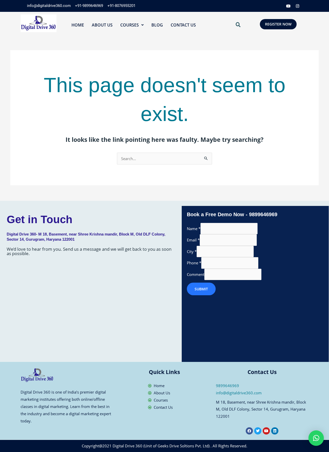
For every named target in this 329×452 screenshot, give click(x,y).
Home (77, 25)
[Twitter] (270, 6)
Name (193, 228)
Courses (129, 25)
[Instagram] (297, 6)
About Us (102, 25)
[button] (132, 25)
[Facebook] (260, 6)
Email (193, 239)
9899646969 (227, 385)
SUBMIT (201, 288)
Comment (195, 274)
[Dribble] (288, 6)
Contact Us (183, 25)
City (192, 251)
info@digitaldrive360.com (239, 392)
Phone (194, 262)
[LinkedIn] (279, 6)
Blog (157, 25)
